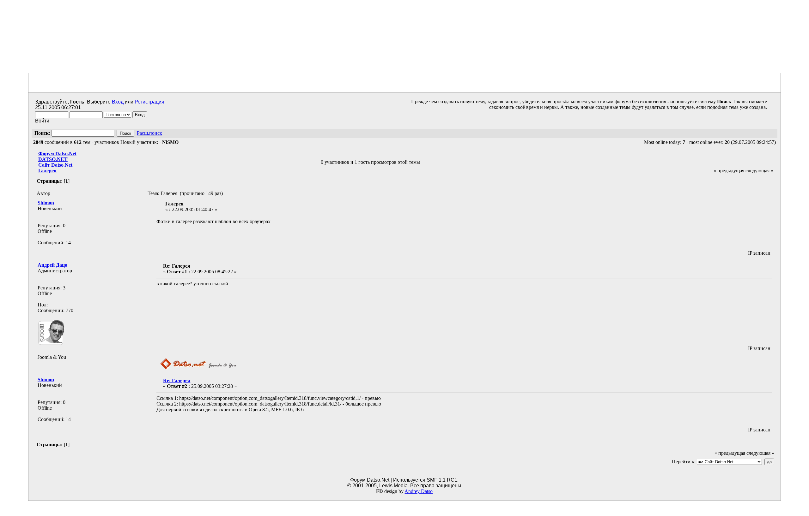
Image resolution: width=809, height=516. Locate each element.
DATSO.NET (53, 159)
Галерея (47, 170)
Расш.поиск (149, 133)
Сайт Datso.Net (55, 165)
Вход (118, 101)
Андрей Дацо (52, 265)
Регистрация (149, 101)
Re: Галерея (176, 380)
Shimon (46, 202)
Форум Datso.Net (57, 153)
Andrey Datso (418, 491)
